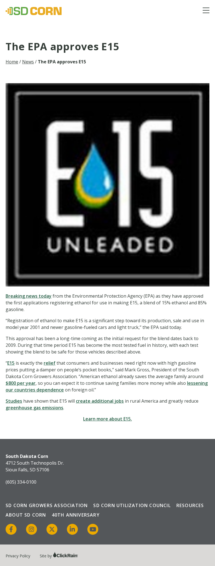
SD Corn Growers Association (47, 505)
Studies (14, 401)
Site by (46, 555)
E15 (11, 363)
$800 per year (21, 383)
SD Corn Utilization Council (131, 505)
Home (12, 62)
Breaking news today (29, 296)
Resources (190, 505)
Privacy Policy (18, 555)
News (28, 62)
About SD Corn (26, 515)
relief (49, 363)
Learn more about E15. (107, 419)
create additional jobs (100, 401)
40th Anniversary (76, 515)
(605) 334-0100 (21, 482)
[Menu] (206, 11)
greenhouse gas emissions (34, 408)
